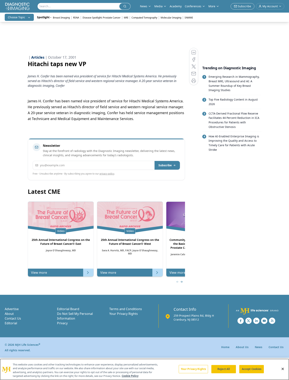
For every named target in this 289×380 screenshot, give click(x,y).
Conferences (193, 6)
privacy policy (106, 173)
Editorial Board (68, 309)
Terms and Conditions (125, 309)
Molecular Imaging (171, 17)
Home (225, 347)
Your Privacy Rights (123, 314)
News (258, 347)
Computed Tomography (144, 17)
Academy (176, 6)
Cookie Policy (130, 376)
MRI (126, 17)
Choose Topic (16, 17)
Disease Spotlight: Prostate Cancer (102, 17)
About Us (242, 347)
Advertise (12, 309)
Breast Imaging (61, 17)
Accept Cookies (251, 369)
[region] (144, 369)
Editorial (11, 323)
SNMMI (189, 17)
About (9, 314)
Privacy (62, 323)
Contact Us (13, 318)
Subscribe (165, 165)
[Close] (282, 368)
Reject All (223, 369)
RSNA (76, 17)
